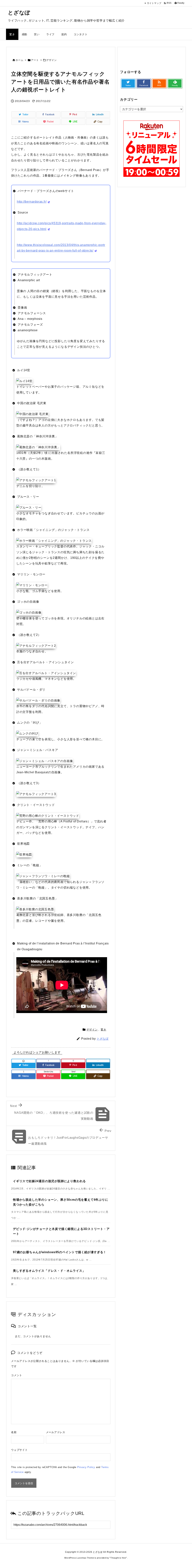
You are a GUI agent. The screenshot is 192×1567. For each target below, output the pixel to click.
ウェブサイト (19, 1449)
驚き (103, 1029)
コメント (16, 1375)
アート (35, 60)
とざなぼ (103, 1038)
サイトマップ (154, 3)
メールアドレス (55, 1432)
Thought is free (118, 1558)
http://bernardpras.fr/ (32, 201)
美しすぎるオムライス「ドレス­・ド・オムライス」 (49, 1270)
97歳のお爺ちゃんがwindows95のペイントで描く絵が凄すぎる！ (59, 1252)
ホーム (19, 60)
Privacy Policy (86, 1467)
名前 (14, 1432)
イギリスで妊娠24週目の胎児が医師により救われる (49, 1181)
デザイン (51, 60)
